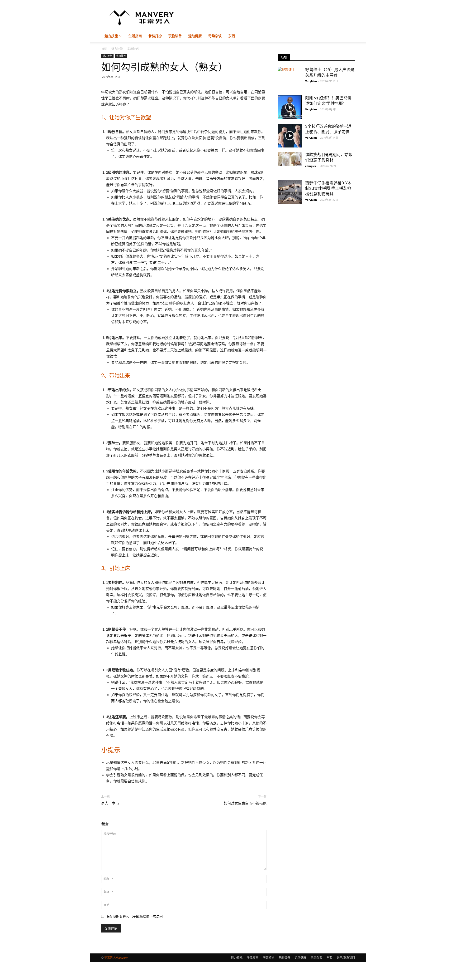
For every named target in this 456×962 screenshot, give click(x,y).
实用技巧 (121, 55)
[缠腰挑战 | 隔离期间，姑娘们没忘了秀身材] (290, 159)
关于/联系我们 (346, 958)
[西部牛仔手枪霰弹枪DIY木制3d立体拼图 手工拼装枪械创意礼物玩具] (290, 192)
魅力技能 (111, 36)
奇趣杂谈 (215, 36)
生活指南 (135, 36)
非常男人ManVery (116, 958)
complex (310, 166)
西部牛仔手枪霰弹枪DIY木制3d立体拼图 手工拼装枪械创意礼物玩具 (328, 188)
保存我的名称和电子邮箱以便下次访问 (134, 916)
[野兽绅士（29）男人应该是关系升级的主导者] (290, 79)
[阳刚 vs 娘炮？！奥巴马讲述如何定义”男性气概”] (290, 107)
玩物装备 (175, 36)
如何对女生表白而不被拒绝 (245, 803)
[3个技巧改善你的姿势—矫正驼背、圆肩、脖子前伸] (290, 135)
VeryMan (311, 81)
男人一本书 (110, 803)
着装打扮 (155, 36)
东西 (231, 36)
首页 (104, 49)
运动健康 (195, 36)
